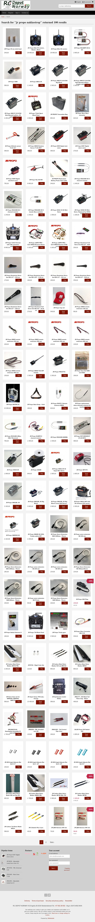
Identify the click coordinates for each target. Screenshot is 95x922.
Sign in (18, 12)
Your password (53, 860)
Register (10, 12)
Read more (55, 913)
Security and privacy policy (54, 901)
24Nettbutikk (51, 918)
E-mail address (53, 853)
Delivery (27, 901)
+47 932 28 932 (60, 906)
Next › (52, 842)
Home (4, 12)
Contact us (25, 12)
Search (89, 6)
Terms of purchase (38, 901)
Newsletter (68, 901)
